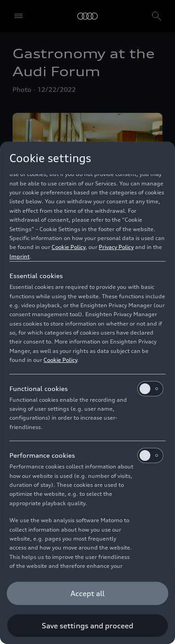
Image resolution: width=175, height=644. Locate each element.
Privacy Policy (116, 247)
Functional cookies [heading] (38, 388)
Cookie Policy (68, 247)
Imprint (19, 256)
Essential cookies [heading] (36, 275)
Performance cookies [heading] (42, 455)
